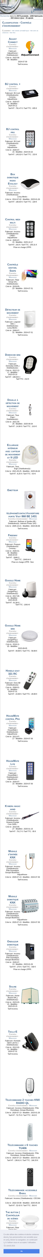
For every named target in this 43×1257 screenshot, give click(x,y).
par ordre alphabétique (20, 31)
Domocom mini (12, 354)
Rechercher (4, 16)
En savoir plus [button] (9, 1245)
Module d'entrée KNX (12, 854)
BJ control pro (12, 131)
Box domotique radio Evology (12, 179)
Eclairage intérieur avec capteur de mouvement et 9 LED (12, 451)
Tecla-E (12, 1031)
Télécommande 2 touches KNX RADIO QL (22, 1101)
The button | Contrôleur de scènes (13, 1215)
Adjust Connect (13, 40)
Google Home (13, 580)
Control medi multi (12, 221)
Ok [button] (22, 1251)
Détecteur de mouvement (12, 311)
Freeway (12, 535)
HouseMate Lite (12, 762)
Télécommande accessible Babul (22, 1192)
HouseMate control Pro (13, 717)
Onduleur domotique (12, 943)
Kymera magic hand (12, 807)
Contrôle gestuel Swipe (12, 267)
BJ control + (12, 83)
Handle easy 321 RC (13, 672)
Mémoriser (13, 48)
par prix (12, 33)
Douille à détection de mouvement (13, 403)
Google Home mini (13, 627)
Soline (12, 986)
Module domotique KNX (12, 899)
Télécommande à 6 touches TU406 (22, 1146)
